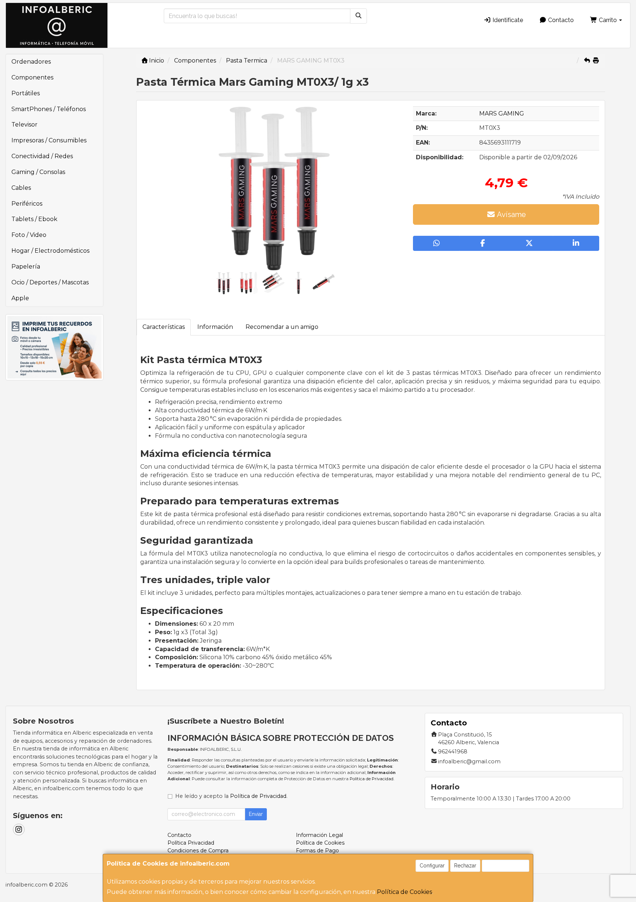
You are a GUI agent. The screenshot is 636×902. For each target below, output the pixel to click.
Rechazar (465, 866)
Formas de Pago (317, 850)
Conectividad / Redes (42, 156)
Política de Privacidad (371, 778)
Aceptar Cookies (505, 866)
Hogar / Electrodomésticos (50, 250)
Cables (21, 187)
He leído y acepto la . (231, 796)
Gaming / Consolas (38, 171)
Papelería (25, 266)
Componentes (32, 77)
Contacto (560, 20)
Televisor (24, 124)
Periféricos (26, 203)
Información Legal (319, 835)
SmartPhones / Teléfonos (48, 109)
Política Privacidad (190, 842)
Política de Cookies (404, 891)
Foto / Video (28, 234)
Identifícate (507, 20)
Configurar (432, 866)
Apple (20, 298)
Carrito (607, 20)
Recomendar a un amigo (281, 326)
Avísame (510, 214)
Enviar (256, 814)
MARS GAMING (501, 113)
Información (215, 326)
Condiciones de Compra (198, 850)
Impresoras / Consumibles (48, 140)
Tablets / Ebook (34, 219)
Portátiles (25, 93)
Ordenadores (31, 61)
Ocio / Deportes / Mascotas (50, 282)
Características (163, 326)
